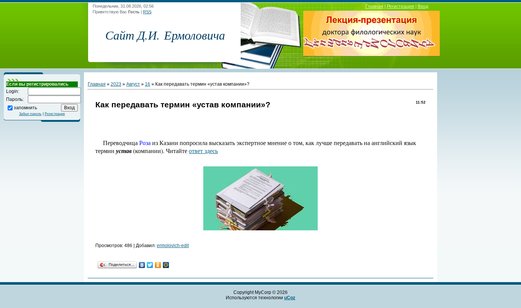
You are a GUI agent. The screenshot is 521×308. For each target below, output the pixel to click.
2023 (116, 84)
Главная (374, 6)
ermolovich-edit (173, 245)
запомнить (25, 107)
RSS (147, 12)
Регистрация (400, 6)
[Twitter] (150, 265)
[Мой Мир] (166, 265)
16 (147, 84)
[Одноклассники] (158, 265)
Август (133, 84)
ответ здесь (203, 151)
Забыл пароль (30, 114)
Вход (423, 6)
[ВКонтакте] (142, 265)
